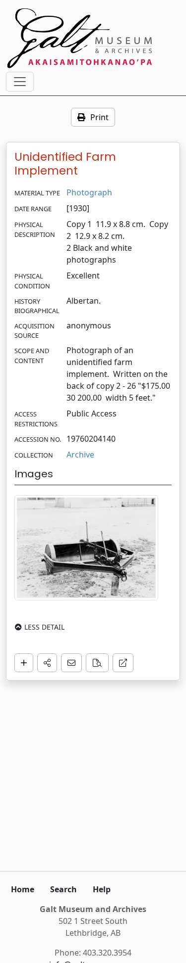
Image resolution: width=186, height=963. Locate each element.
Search (63, 889)
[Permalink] (123, 662)
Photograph (89, 192)
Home (22, 889)
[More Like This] (97, 662)
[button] (47, 662)
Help (102, 889)
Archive (80, 454)
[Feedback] (71, 662)
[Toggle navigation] (20, 82)
